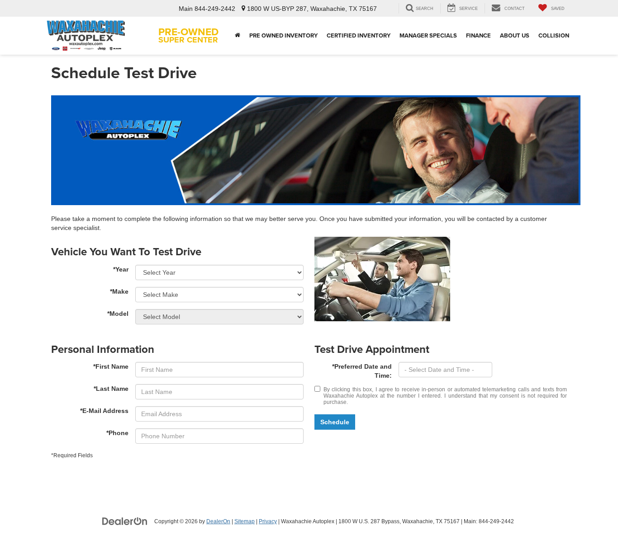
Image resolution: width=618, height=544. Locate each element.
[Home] (237, 36)
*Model (117, 313)
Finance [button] (478, 35)
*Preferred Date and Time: (362, 371)
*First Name (110, 366)
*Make (119, 291)
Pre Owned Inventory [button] (283, 35)
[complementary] (591, 517)
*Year (120, 269)
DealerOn (218, 521)
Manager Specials (428, 35)
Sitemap (244, 521)
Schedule (334, 422)
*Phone (117, 432)
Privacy (268, 521)
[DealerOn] (125, 521)
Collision (553, 35)
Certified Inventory (358, 35)
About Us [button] (514, 35)
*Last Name (111, 388)
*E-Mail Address (104, 410)
